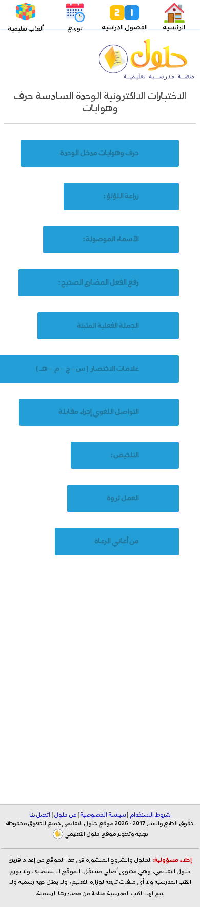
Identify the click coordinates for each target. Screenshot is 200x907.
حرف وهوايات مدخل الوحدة (100, 153)
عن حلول (65, 815)
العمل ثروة (123, 498)
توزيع (75, 28)
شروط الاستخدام (150, 815)
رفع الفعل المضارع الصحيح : (98, 282)
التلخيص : (125, 455)
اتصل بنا (40, 815)
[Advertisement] (100, 682)
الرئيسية (174, 27)
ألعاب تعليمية (26, 29)
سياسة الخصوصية (103, 815)
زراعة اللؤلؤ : (121, 196)
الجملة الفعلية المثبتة (108, 325)
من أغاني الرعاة (117, 541)
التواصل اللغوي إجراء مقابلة (99, 411)
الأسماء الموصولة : (111, 239)
